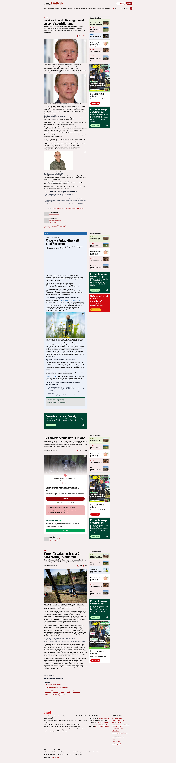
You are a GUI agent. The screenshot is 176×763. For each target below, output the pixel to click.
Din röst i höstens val (52, 376)
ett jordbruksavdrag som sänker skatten (69, 300)
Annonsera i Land (117, 722)
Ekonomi (54, 226)
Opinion (57, 8)
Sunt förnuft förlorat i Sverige (53, 684)
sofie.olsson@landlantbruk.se (56, 539)
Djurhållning (92, 8)
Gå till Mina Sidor (103, 722)
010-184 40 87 (103, 725)
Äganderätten (76, 691)
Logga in (129, 3)
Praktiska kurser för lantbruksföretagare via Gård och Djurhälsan (67, 208)
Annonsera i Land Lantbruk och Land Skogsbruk (121, 726)
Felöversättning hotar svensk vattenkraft (56, 687)
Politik (99, 8)
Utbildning (62, 226)
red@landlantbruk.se (54, 214)
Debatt (45, 550)
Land (45, 8)
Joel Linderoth (55, 758)
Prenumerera (120, 3)
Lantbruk (46, 17)
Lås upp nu (65, 499)
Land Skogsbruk (116, 744)
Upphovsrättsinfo (117, 718)
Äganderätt (48, 691)
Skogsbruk (51, 8)
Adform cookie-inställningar (120, 733)
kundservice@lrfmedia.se (102, 726)
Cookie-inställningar (117, 729)
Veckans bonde (106, 8)
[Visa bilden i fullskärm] (85, 41)
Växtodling (84, 8)
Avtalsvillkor (115, 731)
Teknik (78, 8)
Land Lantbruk (116, 742)
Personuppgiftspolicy (118, 720)
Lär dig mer (65, 530)
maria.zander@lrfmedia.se (55, 221)
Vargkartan (64, 8)
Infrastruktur (54, 694)
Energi (68, 691)
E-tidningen (71, 8)
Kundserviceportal (104, 718)
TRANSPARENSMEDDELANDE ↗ (53, 404)
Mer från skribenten (53, 216)
